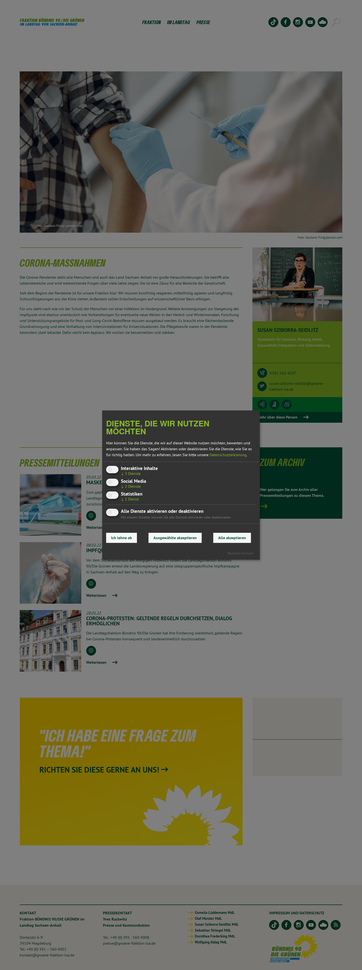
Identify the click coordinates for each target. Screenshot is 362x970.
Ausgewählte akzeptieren (175, 537)
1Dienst (130, 499)
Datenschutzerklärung (228, 454)
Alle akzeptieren (232, 537)
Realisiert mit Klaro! (241, 553)
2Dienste (131, 486)
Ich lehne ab (121, 537)
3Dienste (131, 473)
